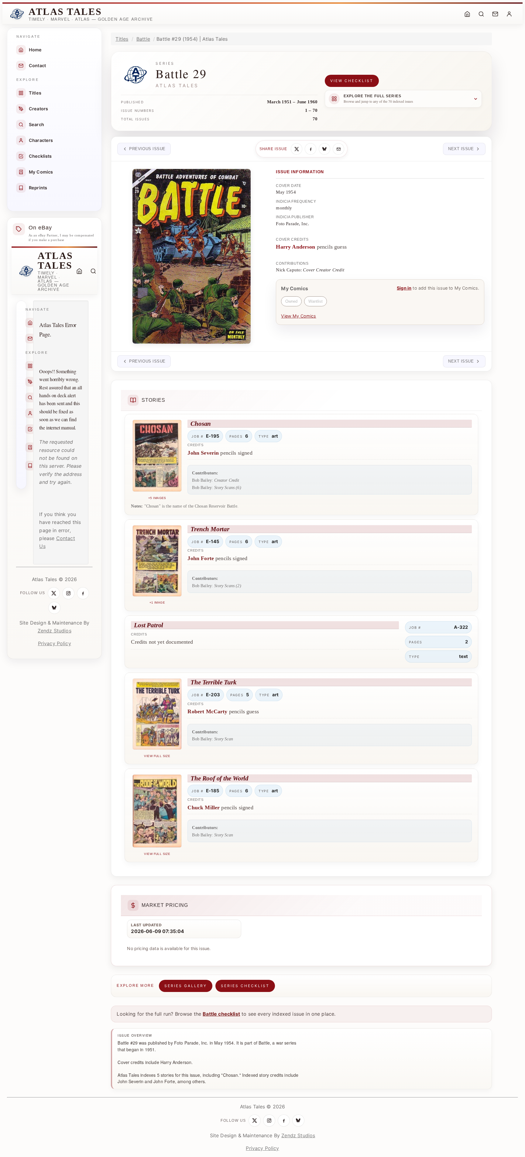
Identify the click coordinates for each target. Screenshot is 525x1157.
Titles (35, 92)
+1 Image (157, 602)
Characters (41, 140)
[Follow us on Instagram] (68, 593)
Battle (143, 39)
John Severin (203, 453)
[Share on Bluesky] (324, 149)
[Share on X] (296, 149)
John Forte (200, 558)
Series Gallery (185, 985)
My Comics (41, 171)
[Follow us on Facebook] (83, 593)
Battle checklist (221, 1014)
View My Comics (298, 316)
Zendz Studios (54, 631)
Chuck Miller (203, 807)
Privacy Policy (54, 643)
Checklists (40, 156)
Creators (38, 108)
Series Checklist (245, 985)
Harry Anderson (295, 247)
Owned (291, 301)
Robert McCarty (207, 711)
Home (35, 49)
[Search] (481, 14)
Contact (37, 65)
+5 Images (157, 498)
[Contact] (495, 14)
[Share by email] (338, 149)
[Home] (467, 14)
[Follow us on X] (54, 593)
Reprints (38, 187)
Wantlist (315, 301)
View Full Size (157, 756)
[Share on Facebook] (310, 149)
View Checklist (351, 80)
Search (36, 124)
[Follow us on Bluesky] (54, 608)
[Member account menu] (509, 14)
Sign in (404, 288)
